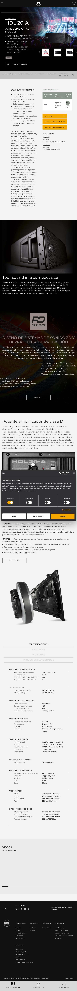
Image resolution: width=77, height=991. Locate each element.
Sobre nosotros (20, 959)
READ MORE (14, 560)
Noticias (18, 957)
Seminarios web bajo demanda (64, 935)
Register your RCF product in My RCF (62, 908)
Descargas (39, 74)
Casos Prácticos (46, 928)
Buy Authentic (59, 938)
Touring (18, 930)
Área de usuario (59, 928)
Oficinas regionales (21, 952)
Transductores (20, 938)
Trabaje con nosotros (22, 954)
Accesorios (51, 74)
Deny (14, 516)
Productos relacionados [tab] (38, 660)
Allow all (63, 516)
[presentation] (39, 52)
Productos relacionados (64, 75)
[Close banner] (74, 473)
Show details (66, 510)
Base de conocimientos (62, 933)
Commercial (19, 935)
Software (32, 930)
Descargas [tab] (38, 649)
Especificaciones (25, 74)
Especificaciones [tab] (38, 644)
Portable (18, 928)
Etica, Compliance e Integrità (24, 962)
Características (9, 74)
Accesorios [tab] (38, 654)
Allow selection (38, 516)
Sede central (19, 949)
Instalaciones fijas (21, 933)
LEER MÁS (38, 397)
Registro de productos (61, 930)
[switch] (29, 502)
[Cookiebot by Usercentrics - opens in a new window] (61, 473)
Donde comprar (19, 64)
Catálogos (33, 928)
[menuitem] (69, 978)
